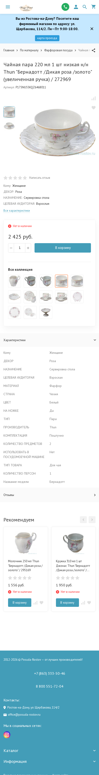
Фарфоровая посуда (58, 50)
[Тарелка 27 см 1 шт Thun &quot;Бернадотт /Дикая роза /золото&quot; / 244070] (77, 297)
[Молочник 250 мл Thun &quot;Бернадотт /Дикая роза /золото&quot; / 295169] (14, 281)
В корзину (63, 247)
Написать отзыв (39, 178)
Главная (8, 50)
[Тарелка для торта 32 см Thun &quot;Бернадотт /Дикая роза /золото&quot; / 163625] (14, 312)
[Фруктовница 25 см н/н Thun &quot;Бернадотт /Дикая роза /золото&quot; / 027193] (46, 312)
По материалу (29, 50)
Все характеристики (16, 211)
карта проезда (47, 38)
